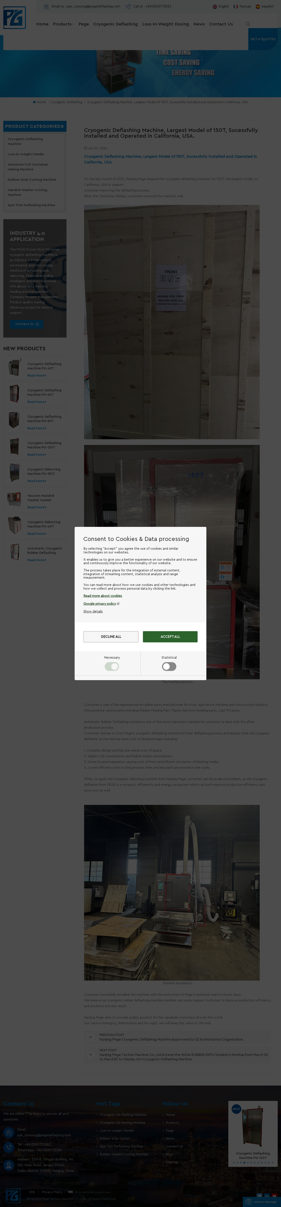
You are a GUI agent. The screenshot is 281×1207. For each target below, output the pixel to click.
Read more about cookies (102, 596)
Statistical (169, 657)
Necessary (112, 657)
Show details (93, 611)
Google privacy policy (99, 603)
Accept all (170, 636)
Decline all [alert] (111, 636)
